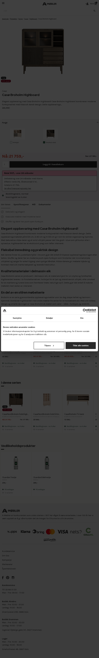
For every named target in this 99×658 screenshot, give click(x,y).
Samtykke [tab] (17, 318)
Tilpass (47, 345)
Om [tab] (81, 318)
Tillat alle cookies (81, 345)
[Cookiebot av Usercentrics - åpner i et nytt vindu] (84, 311)
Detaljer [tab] (49, 318)
